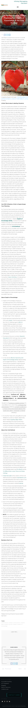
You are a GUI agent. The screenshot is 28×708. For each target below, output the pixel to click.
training (21, 483)
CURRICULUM (4, 689)
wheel (10, 320)
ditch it (20, 322)
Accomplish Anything (6, 681)
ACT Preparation (5, 683)
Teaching (14, 27)
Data (13, 26)
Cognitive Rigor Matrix (16, 419)
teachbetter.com (21, 477)
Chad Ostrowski (7, 475)
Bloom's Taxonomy (6, 26)
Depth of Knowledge (20, 26)
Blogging (3, 685)
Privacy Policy (23, 706)
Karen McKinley (12, 277)
